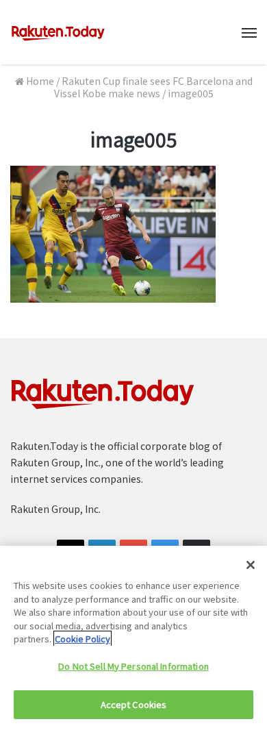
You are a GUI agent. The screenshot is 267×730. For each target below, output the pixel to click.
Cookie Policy (82, 638)
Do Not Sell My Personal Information (133, 665)
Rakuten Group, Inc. (55, 509)
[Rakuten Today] (58, 32)
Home (39, 81)
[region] (133, 638)
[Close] (251, 565)
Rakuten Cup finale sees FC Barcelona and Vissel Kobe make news (153, 87)
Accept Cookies (134, 704)
